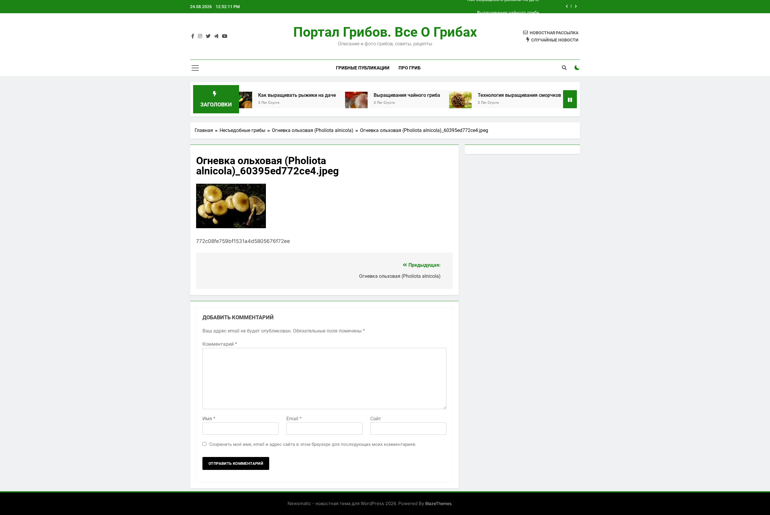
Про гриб (409, 68)
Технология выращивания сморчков (501, 95)
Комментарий (219, 344)
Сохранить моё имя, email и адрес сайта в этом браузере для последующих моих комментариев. (313, 444)
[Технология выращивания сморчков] (442, 103)
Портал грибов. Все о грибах (385, 32)
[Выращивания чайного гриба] (338, 103)
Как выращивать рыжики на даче (279, 95)
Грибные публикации (363, 68)
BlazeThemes (438, 503)
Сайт (375, 419)
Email (294, 419)
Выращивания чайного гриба (508, 6)
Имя (208, 419)
